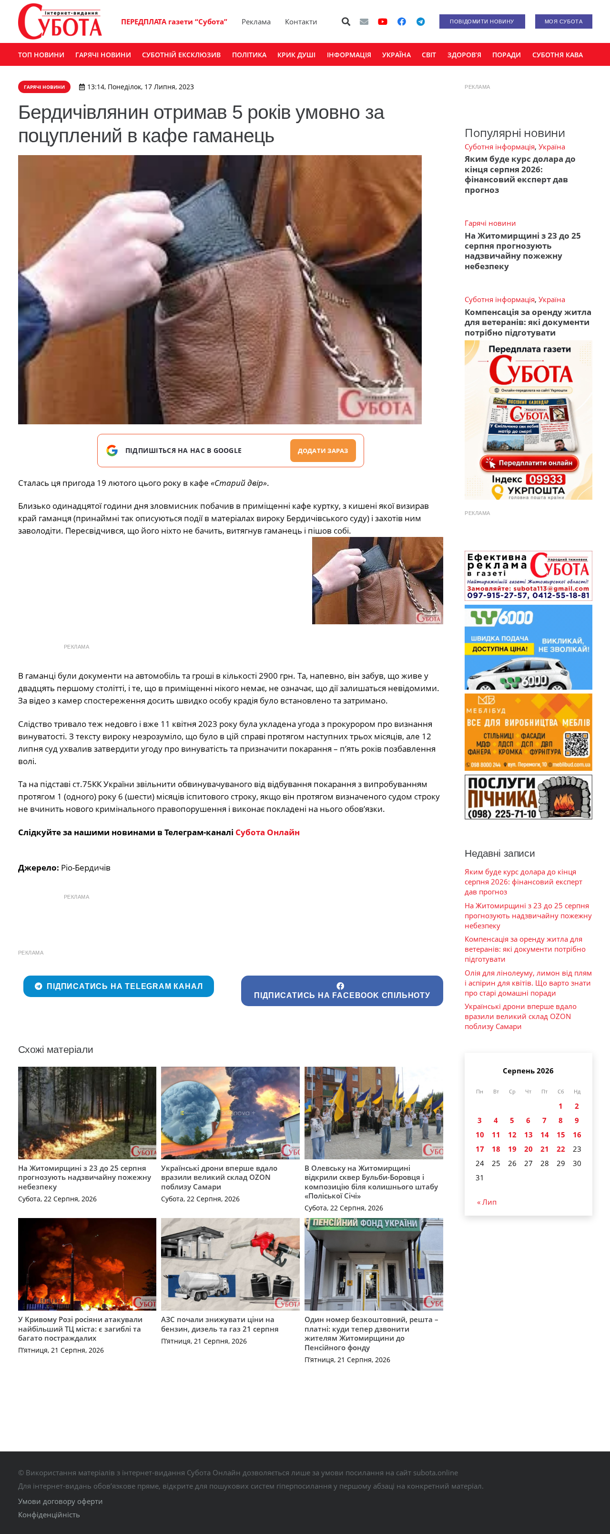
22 (561, 1149)
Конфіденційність (49, 1514)
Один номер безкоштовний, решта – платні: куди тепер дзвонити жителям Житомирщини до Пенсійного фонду (371, 1333)
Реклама (256, 21)
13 (528, 1134)
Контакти (301, 21)
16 (577, 1134)
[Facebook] (401, 21)
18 (496, 1149)
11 (496, 1134)
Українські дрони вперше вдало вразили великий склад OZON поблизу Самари (219, 1177)
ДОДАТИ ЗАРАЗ (323, 450)
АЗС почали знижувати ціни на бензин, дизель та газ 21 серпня (220, 1324)
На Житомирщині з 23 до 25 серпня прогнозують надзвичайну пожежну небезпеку (84, 1177)
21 (544, 1149)
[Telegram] (420, 21)
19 (512, 1149)
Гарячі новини (490, 223)
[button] (346, 21)
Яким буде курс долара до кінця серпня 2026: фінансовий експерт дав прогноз (520, 174)
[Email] (364, 21)
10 (480, 1134)
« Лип (487, 1202)
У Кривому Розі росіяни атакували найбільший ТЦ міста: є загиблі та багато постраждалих (80, 1328)
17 (480, 1149)
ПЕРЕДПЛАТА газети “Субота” (174, 21)
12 (512, 1134)
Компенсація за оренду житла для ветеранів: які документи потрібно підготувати (528, 322)
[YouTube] (382, 21)
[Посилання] (60, 21)
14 (544, 1134)
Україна (552, 146)
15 (561, 1134)
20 (528, 1149)
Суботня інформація (500, 146)
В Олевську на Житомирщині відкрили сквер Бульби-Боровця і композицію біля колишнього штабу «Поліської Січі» (371, 1182)
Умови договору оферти (60, 1501)
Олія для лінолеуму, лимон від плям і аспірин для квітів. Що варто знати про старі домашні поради (528, 983)
